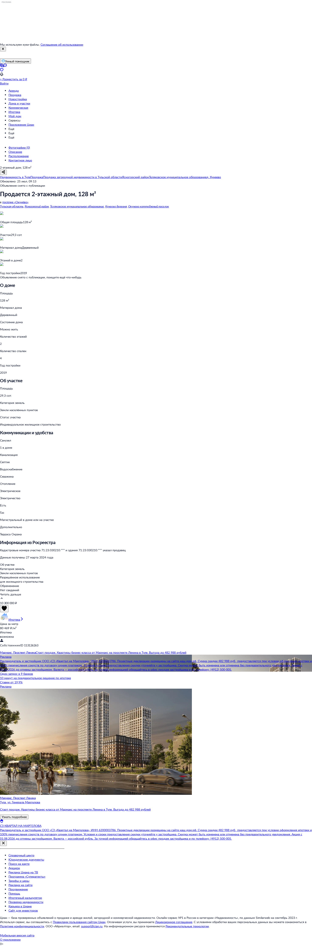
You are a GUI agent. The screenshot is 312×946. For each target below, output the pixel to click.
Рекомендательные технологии (187, 926)
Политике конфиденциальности (22, 926)
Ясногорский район (37, 206)
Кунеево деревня (116, 206)
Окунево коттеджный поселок (148, 206)
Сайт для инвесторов (23, 910)
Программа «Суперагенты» (26, 876)
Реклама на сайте (20, 885)
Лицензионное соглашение (173, 922)
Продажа (14, 95)
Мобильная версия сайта (17, 935)
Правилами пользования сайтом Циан (79, 922)
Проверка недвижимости (25, 902)
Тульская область (11, 206)
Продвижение (18, 889)
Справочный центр (21, 855)
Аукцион (14, 868)
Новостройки (17, 99)
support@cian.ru (92, 926)
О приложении (10, 940)
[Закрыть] (3, 49)
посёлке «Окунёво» (15, 202)
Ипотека (14, 112)
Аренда (13, 91)
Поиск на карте (19, 864)
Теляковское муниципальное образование (77, 206)
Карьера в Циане (20, 906)
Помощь (14, 893)
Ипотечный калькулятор (25, 898)
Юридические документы (26, 859)
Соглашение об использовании (62, 44)
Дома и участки (19, 103)
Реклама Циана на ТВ (23, 872)
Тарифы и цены (18, 881)
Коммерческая (18, 108)
